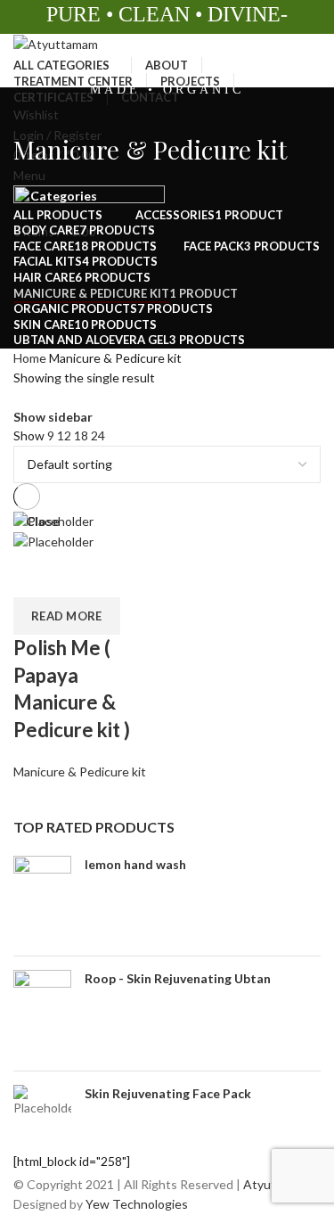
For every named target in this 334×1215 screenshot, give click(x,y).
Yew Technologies (135, 1203)
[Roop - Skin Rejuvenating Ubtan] (42, 1013)
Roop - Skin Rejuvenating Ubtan (178, 978)
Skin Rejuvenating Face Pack (168, 1093)
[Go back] (35, 109)
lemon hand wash (135, 864)
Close (43, 521)
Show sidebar (53, 417)
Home (29, 357)
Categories (63, 196)
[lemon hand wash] (42, 899)
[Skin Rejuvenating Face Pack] (42, 1101)
